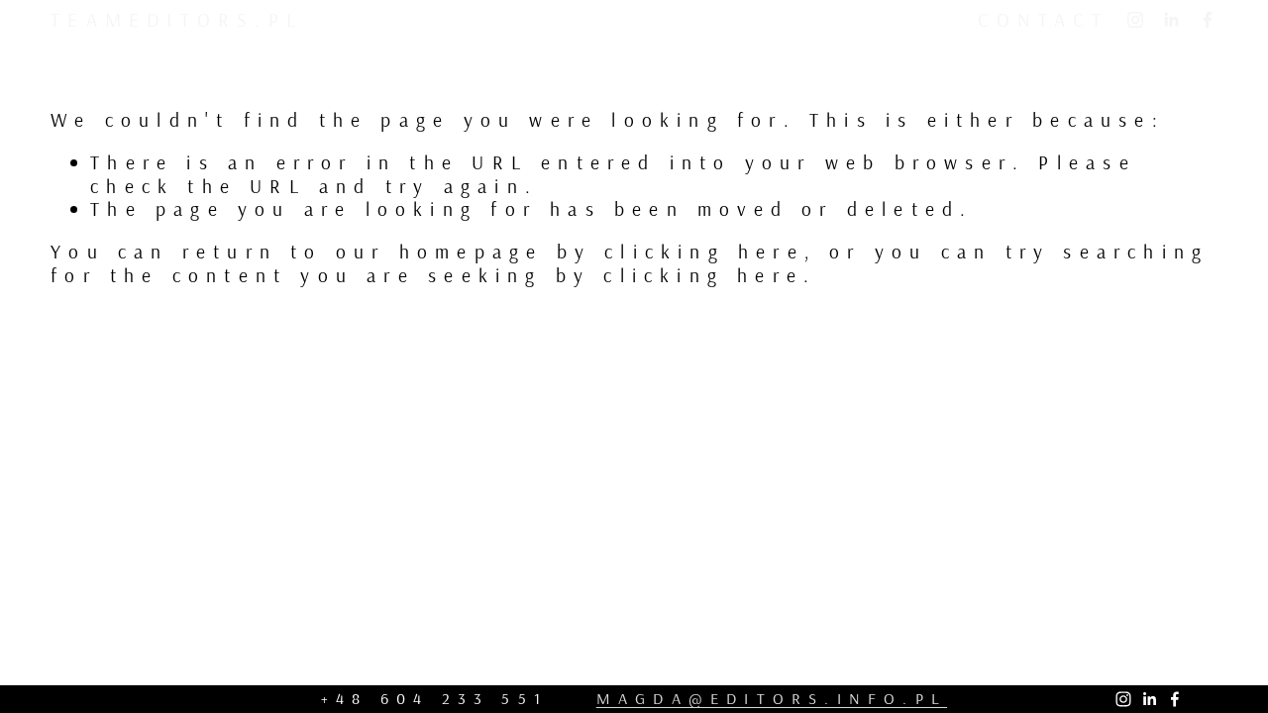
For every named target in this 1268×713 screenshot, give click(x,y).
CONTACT (1043, 19)
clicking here (704, 251)
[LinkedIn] (1171, 20)
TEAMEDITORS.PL (177, 19)
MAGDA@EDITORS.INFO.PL (771, 698)
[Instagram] (1135, 20)
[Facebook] (1207, 20)
